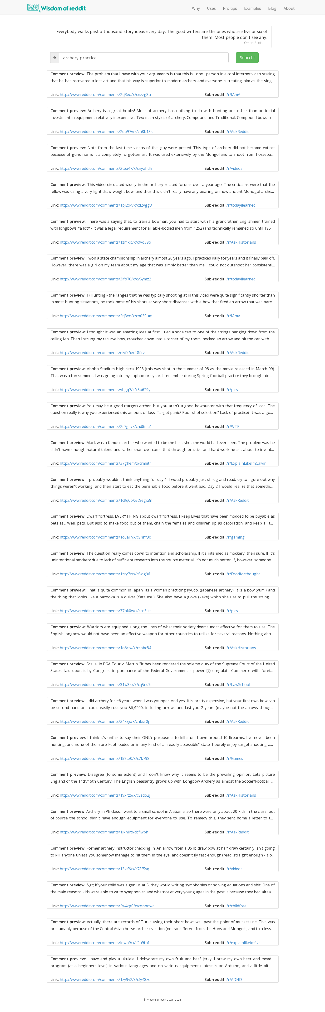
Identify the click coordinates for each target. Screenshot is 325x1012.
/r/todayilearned (241, 205)
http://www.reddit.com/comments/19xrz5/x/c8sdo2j (105, 795)
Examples (252, 8)
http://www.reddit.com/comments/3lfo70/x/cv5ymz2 (105, 279)
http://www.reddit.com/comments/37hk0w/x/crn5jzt (105, 610)
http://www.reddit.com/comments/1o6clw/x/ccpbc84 (105, 647)
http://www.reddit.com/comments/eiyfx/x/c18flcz (102, 352)
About (289, 8)
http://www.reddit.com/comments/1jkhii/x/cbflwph (104, 832)
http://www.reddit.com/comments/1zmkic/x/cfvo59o (105, 242)
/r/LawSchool (238, 684)
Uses (211, 8)
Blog (272, 8)
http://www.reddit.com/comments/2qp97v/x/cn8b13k (106, 131)
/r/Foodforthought (243, 574)
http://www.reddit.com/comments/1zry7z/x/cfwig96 (105, 574)
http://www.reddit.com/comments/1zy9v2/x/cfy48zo (105, 979)
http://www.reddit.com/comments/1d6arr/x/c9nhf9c (105, 537)
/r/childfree (236, 905)
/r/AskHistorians (241, 242)
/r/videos (234, 168)
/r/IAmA (233, 94)
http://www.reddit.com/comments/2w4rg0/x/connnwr (107, 905)
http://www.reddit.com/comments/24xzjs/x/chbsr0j (104, 721)
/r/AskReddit (238, 131)
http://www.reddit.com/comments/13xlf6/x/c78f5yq (104, 868)
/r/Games (235, 758)
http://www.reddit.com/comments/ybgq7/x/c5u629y (105, 389)
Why (196, 8)
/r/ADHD (234, 979)
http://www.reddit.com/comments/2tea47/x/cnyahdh (106, 168)
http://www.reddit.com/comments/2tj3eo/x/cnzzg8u (105, 94)
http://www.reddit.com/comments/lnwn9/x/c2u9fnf (104, 942)
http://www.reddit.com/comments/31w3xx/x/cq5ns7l (105, 684)
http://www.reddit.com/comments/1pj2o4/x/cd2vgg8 (106, 205)
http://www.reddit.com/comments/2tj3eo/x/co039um (106, 315)
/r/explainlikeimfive (244, 942)
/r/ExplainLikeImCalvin (246, 463)
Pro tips (230, 8)
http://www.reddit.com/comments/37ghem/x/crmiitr (105, 463)
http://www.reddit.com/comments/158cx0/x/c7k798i (105, 758)
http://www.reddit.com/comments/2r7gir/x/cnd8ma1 (106, 426)
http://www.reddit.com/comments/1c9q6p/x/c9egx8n (106, 500)
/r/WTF (233, 426)
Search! (247, 57)
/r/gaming (236, 537)
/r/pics (232, 389)
